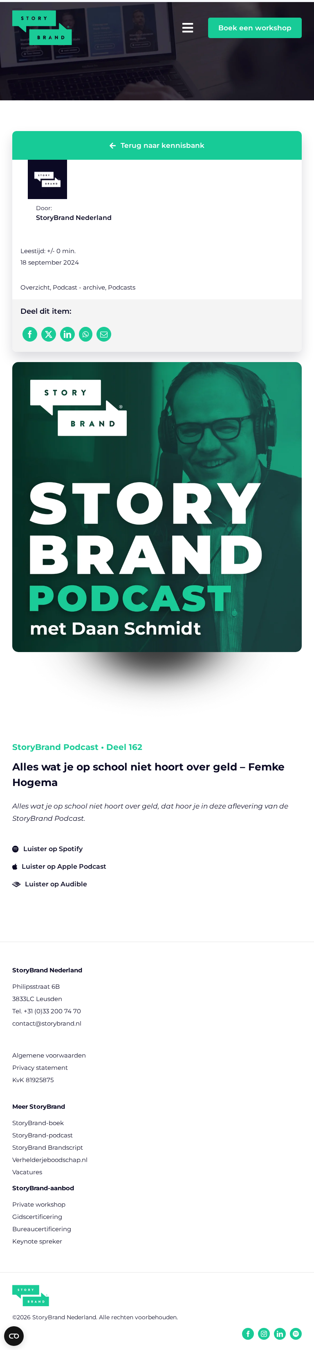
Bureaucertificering (41, 1229)
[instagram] (264, 1334)
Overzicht (35, 287)
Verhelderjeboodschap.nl (49, 1160)
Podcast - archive (79, 287)
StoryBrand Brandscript (47, 1147)
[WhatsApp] (85, 334)
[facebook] (248, 1334)
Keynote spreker (37, 1241)
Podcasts (121, 287)
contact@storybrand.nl (46, 1023)
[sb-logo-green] (30, 1288)
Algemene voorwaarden (49, 1055)
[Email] (103, 334)
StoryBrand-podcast (42, 1135)
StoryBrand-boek (38, 1123)
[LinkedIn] (67, 334)
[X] (48, 334)
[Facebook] (29, 334)
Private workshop (38, 1204)
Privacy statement (40, 1067)
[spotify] (296, 1334)
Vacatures (27, 1172)
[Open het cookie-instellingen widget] (14, 1336)
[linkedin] (280, 1334)
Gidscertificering (37, 1217)
